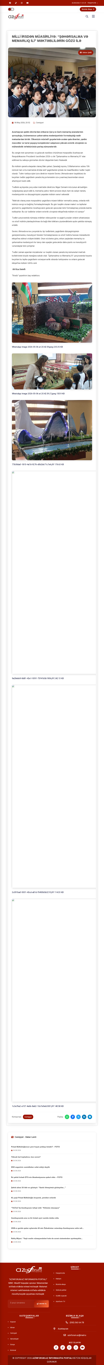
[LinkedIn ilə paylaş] (84, 1117)
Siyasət (13, 1322)
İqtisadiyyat (14, 1339)
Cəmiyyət (13, 1333)
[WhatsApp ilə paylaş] (67, 1117)
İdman (12, 1327)
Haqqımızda (92, 3)
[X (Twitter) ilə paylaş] (78, 1117)
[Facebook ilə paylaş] (73, 1117)
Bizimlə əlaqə (87, 9)
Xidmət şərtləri (61, 1290)
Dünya (12, 1344)
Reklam (58, 1279)
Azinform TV (60, 1301)
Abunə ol (43, 1304)
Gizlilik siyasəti (61, 1296)
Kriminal (13, 1350)
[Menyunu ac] (93, 16)
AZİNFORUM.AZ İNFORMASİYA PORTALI (52, 1358)
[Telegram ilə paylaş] (90, 1117)
